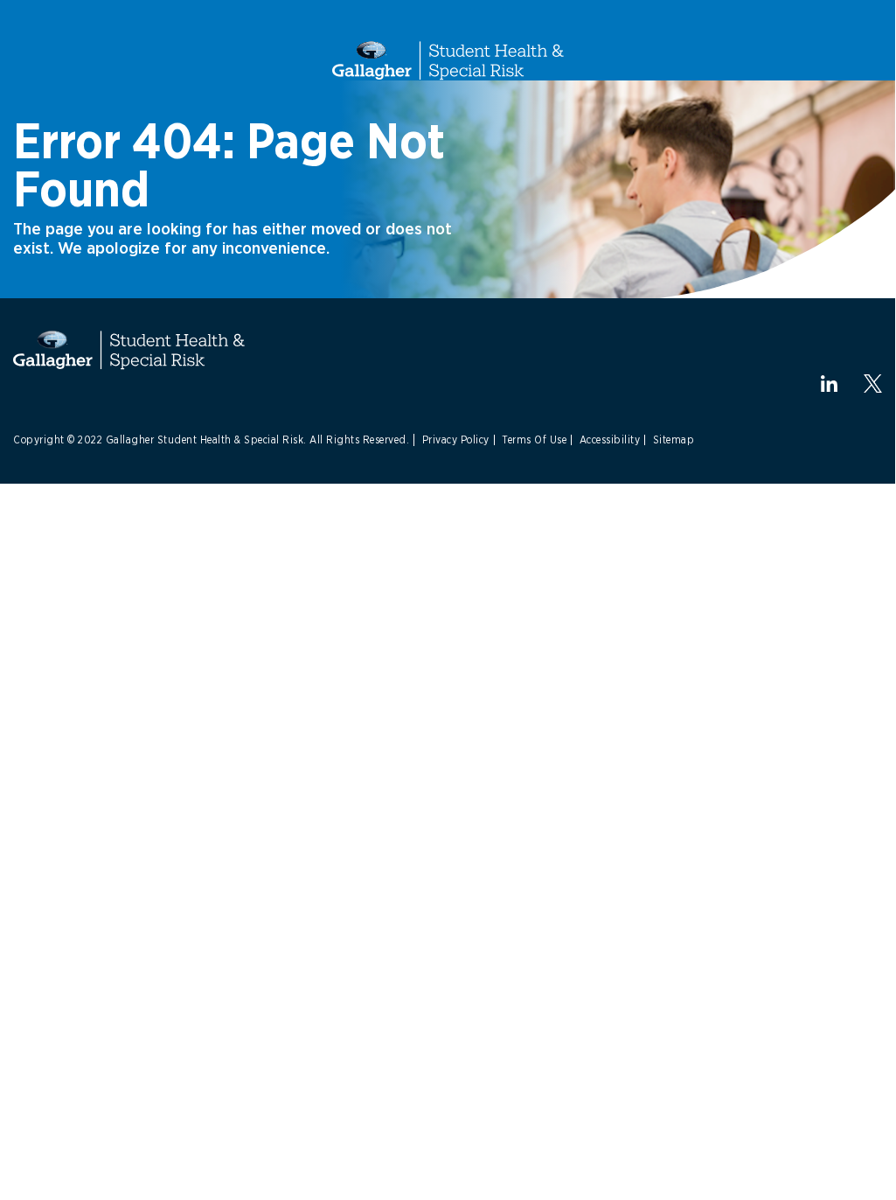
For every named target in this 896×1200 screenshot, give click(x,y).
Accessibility (610, 440)
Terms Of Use (534, 440)
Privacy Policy (456, 440)
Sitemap (674, 440)
